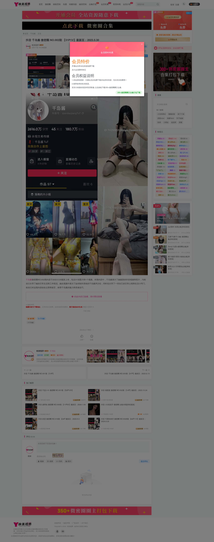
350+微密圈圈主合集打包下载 (128, 92)
